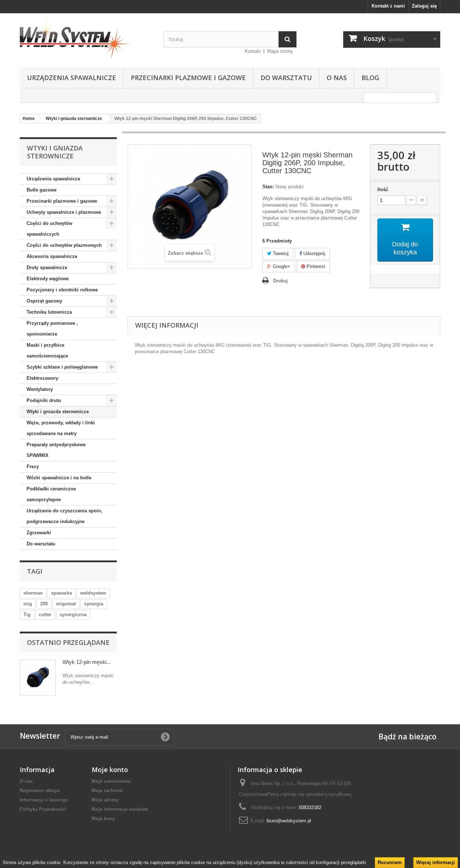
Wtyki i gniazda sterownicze (58, 411)
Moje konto (110, 769)
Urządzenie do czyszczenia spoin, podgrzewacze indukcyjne (64, 516)
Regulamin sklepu (40, 790)
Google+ (280, 266)
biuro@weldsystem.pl (289, 820)
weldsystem (93, 593)
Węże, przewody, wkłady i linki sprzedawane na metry (61, 428)
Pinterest (315, 266)
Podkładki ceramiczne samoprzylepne (51, 494)
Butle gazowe (41, 190)
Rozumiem (390, 862)
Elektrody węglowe (48, 278)
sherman (33, 593)
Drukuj (280, 280)
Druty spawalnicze (47, 267)
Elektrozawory (42, 378)
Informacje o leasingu (44, 800)
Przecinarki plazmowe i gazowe (188, 77)
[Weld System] (86, 39)
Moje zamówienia (111, 781)
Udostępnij (313, 253)
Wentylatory (40, 389)
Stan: (268, 186)
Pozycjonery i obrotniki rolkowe (62, 289)
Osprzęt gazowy (44, 301)
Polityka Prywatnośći (43, 809)
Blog (370, 77)
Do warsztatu (286, 77)
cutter (45, 614)
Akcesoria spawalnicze (52, 256)
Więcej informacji (435, 862)
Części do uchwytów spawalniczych (49, 229)
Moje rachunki (107, 790)
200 (44, 603)
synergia (93, 603)
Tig (27, 614)
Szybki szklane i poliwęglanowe (62, 367)
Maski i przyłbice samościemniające (47, 350)
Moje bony (103, 818)
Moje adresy (105, 800)
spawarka (61, 593)
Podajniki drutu (44, 400)
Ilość (382, 189)
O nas (337, 77)
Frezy (33, 466)
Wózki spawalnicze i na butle (59, 477)
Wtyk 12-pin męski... (87, 662)
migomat (66, 603)
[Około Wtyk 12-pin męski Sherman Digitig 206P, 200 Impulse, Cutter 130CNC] (38, 678)
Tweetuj (280, 253)
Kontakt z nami (388, 6)
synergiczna (73, 614)
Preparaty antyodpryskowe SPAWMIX (56, 450)
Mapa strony (280, 51)
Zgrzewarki (39, 532)
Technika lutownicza (49, 312)
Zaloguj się (424, 6)
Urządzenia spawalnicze (71, 77)
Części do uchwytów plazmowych (64, 245)
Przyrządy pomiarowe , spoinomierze (52, 328)
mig (27, 603)
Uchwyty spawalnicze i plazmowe (64, 212)
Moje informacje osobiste (120, 809)
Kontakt (253, 51)
